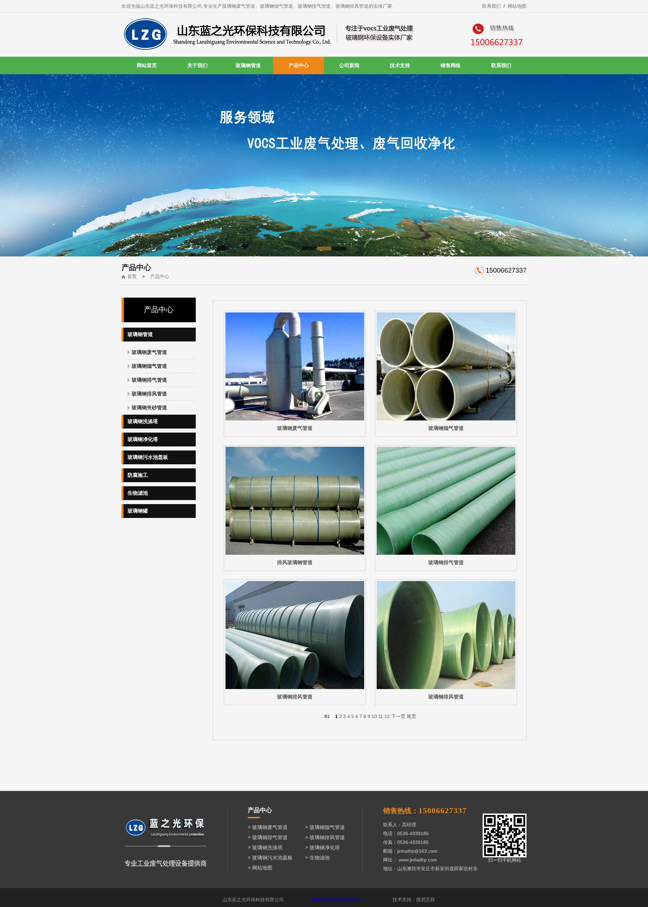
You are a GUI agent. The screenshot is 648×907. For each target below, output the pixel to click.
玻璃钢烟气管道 (149, 366)
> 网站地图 (260, 868)
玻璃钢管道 (248, 65)
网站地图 (517, 6)
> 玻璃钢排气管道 (268, 837)
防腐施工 (138, 475)
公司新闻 (349, 65)
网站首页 (147, 65)
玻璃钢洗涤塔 (143, 421)
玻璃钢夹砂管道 (149, 407)
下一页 (398, 716)
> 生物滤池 (317, 857)
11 (380, 716)
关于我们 (197, 65)
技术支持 (400, 65)
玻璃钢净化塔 (143, 439)
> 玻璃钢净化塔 (322, 847)
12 (387, 716)
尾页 (411, 716)
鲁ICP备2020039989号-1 (338, 899)
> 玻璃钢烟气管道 (325, 827)
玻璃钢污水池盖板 (148, 457)
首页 (132, 276)
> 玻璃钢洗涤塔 (265, 847)
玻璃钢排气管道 (149, 380)
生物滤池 (138, 493)
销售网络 (450, 65)
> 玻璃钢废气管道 (268, 827)
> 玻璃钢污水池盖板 (270, 857)
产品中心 (299, 65)
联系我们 (491, 6)
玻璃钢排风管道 (149, 393)
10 (374, 716)
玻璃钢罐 (138, 511)
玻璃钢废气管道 (149, 352)
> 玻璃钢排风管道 (325, 837)
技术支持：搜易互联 (414, 899)
